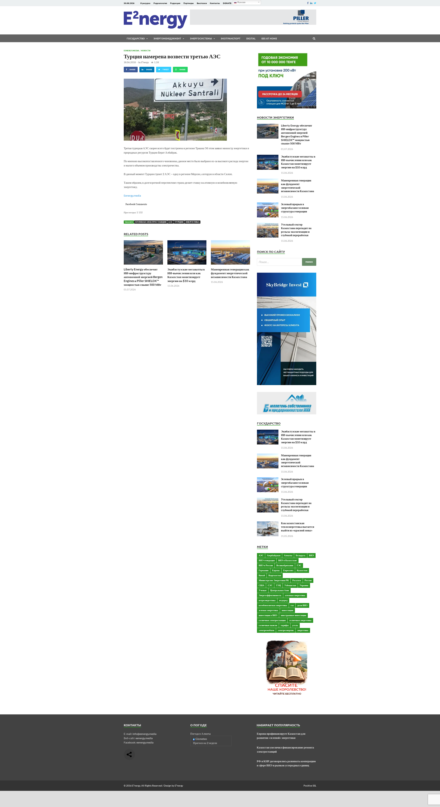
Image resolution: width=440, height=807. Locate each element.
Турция (179, 222)
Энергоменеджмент (167, 38)
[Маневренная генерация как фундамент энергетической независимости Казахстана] (230, 265)
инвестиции (287, 610)
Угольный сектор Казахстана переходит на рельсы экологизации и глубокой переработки (296, 230)
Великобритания (284, 565)
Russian (241, 2)
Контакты (215, 3)
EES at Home (269, 38)
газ (292, 605)
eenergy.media (144, 738)
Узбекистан (290, 585)
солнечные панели (268, 625)
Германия (263, 570)
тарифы (285, 625)
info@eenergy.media (144, 733)
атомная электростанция (150, 222)
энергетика (192, 222)
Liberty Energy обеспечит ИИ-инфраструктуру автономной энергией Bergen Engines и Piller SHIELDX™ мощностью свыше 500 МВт (143, 277)
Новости (145, 50)
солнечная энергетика (300, 620)
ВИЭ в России (266, 565)
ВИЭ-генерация (267, 560)
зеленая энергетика (268, 610)
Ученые (263, 590)
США (261, 585)
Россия (308, 580)
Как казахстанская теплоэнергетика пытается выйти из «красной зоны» (297, 526)
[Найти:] (286, 262)
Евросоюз (288, 570)
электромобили (266, 630)
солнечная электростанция (272, 620)
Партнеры (188, 3)
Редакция (175, 3)
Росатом (296, 580)
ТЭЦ (278, 585)
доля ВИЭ (302, 605)
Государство (136, 38)
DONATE (227, 3)
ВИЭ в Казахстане (287, 560)
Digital (251, 38)
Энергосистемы (201, 38)
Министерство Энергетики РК (274, 580)
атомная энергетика (295, 595)
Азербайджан (273, 555)
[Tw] (315, 3)
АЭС (170, 222)
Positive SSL (310, 785)
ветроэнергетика (267, 600)
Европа (276, 570)
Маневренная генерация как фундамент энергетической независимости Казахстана (230, 273)
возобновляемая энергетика (273, 605)
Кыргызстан (274, 575)
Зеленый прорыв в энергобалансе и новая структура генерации (295, 207)
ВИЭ (311, 555)
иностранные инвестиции (293, 615)
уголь (295, 625)
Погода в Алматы (200, 733)
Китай (262, 575)
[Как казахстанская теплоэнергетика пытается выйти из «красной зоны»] (267, 523)
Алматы (288, 555)
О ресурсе (145, 3)
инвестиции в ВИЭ (268, 615)
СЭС (270, 585)
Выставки (202, 3)
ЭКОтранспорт (230, 38)
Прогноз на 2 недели (205, 743)
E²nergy (145, 62)
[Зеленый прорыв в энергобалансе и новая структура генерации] (267, 204)
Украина (304, 585)
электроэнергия (286, 630)
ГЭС (299, 565)
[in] (311, 3)
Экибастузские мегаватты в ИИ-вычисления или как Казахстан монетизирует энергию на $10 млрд (186, 275)
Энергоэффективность (270, 595)
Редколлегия (160, 3)
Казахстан (302, 570)
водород (283, 600)
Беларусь (300, 555)
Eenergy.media (131, 50)
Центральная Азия (279, 590)
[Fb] (307, 3)
